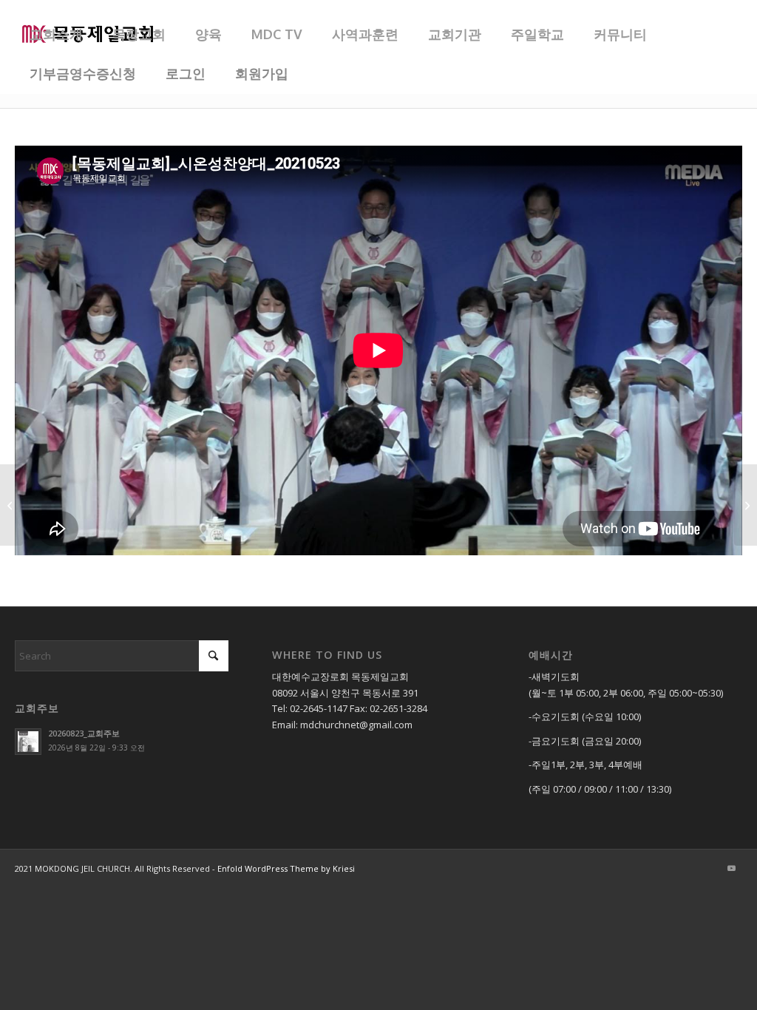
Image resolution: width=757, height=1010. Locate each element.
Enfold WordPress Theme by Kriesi (286, 868)
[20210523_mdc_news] (745, 505)
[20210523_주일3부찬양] (11, 505)
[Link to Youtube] (731, 868)
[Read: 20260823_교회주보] (28, 741)
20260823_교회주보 (84, 733)
